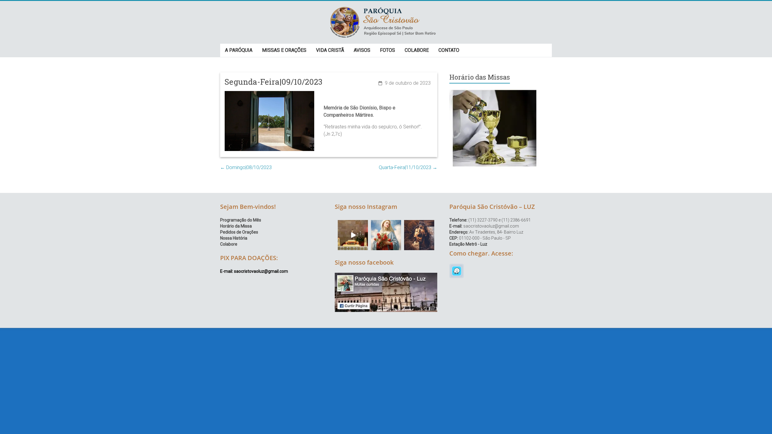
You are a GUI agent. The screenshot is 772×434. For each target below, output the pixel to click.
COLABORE (417, 50)
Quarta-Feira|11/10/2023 (408, 167)
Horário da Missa (236, 226)
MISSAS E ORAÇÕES (284, 50)
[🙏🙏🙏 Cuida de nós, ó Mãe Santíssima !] (386, 235)
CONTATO (448, 50)
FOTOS (387, 50)
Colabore (228, 244)
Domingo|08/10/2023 (246, 167)
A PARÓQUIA (238, 50)
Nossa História (233, 238)
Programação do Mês (240, 220)
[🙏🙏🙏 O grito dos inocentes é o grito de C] (419, 235)
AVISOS (362, 50)
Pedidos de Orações (239, 232)
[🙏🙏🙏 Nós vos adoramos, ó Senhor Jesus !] (353, 235)
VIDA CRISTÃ (330, 50)
